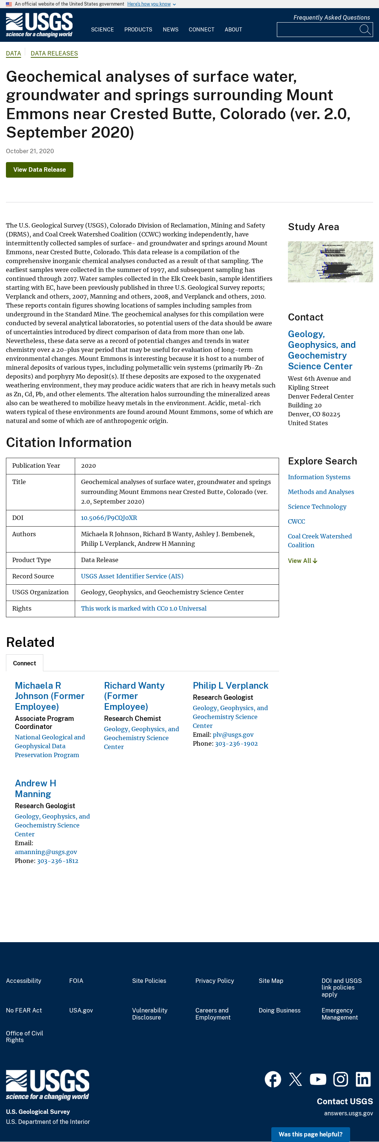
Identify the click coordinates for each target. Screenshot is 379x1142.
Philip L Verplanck (231, 685)
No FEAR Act (24, 1010)
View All (300, 560)
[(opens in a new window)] (273, 1078)
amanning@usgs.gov (46, 852)
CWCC (296, 521)
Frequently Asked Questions (332, 17)
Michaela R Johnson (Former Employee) (50, 696)
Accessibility (23, 981)
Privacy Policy (214, 981)
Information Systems (319, 477)
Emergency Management (340, 1014)
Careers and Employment (213, 1014)
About (233, 30)
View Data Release (39, 169)
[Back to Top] (352, 1115)
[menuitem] (102, 25)
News (170, 30)
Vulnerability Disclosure (150, 1014)
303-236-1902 (236, 743)
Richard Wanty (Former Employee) (134, 696)
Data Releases (54, 53)
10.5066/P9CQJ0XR (109, 517)
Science (102, 30)
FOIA (76, 981)
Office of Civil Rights (24, 1037)
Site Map (271, 981)
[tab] (24, 662)
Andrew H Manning (35, 788)
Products (138, 30)
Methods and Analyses (321, 492)
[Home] (39, 35)
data (13, 53)
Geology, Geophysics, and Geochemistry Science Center (141, 737)
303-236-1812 (57, 860)
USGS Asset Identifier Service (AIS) (132, 576)
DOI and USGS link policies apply (342, 988)
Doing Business (280, 1010)
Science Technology (317, 506)
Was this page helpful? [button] (311, 1134)
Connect (201, 30)
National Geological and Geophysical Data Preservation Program (50, 746)
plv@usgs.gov (233, 734)
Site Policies (149, 981)
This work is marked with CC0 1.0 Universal (144, 608)
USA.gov (81, 1010)
